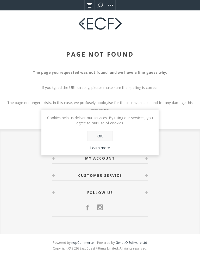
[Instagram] (100, 207)
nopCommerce (82, 242)
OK (100, 136)
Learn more (100, 147)
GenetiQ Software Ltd (131, 242)
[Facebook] (87, 207)
